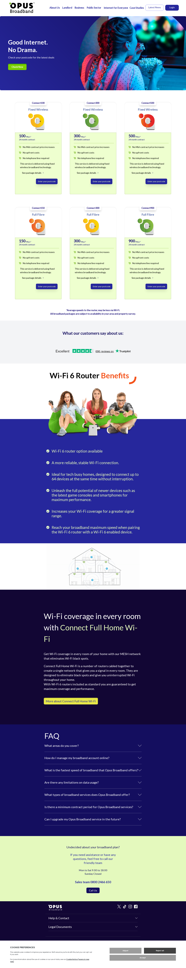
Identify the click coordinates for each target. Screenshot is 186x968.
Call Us (93, 890)
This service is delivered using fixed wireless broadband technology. (37, 165)
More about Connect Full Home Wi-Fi (71, 701)
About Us (54, 7)
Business (79, 7)
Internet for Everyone (116, 7)
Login (172, 7)
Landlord (67, 7)
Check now (17, 66)
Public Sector (94, 7)
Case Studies (137, 7)
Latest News (154, 7)
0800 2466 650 (100, 882)
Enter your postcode (47, 181)
